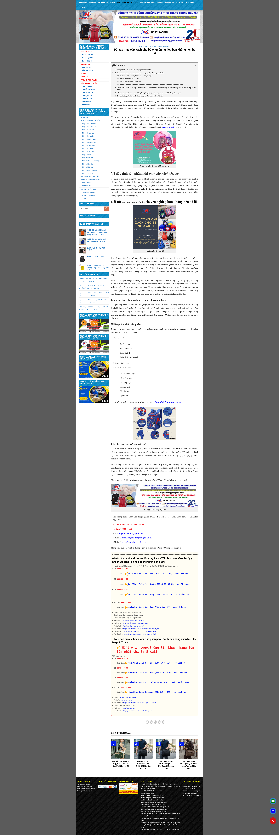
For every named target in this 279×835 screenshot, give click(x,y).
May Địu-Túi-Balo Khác (89, 170)
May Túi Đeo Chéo (88, 164)
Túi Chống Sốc (88, 92)
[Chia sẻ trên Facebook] (147, 722)
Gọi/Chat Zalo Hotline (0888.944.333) (150, 607)
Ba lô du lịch (125, 353)
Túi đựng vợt (125, 382)
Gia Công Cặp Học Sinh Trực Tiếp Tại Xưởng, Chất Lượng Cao (93, 308)
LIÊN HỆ (82, 7)
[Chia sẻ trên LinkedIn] (162, 722)
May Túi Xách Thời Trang (90, 161)
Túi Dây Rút (86, 102)
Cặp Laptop (86, 67)
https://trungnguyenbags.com (156, 811)
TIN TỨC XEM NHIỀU (88, 195)
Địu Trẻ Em (86, 105)
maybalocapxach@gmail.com (131, 533)
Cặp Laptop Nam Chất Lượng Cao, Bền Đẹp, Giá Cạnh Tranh (94, 294)
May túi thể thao (87, 173)
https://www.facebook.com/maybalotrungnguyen (141, 629)
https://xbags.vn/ (127, 700)
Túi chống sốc (126, 378)
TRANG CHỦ (83, 2)
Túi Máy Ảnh (87, 99)
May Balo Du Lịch (88, 130)
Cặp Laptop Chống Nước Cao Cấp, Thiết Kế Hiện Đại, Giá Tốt (92, 286)
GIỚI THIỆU (92, 2)
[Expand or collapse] (195, 65)
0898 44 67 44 (122, 678)
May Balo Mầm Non (89, 139)
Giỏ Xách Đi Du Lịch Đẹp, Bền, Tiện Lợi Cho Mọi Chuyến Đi (94, 279)
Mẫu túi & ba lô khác (89, 83)
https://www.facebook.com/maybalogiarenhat (140, 631)
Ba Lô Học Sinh (88, 58)
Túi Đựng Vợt (87, 95)
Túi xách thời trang (121, 363)
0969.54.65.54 (122, 658)
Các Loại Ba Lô (86, 51)
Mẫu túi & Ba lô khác (122, 367)
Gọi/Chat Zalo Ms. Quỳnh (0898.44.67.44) (151, 682)
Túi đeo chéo (87, 86)
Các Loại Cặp (86, 64)
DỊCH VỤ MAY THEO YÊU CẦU (126, 2)
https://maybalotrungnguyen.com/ (134, 620)
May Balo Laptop (88, 133)
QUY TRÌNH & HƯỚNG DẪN (106, 2)
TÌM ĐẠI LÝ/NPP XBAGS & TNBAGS (151, 2)
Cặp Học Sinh (87, 70)
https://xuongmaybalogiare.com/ (157, 802)
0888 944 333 (125, 603)
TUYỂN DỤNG (189, 2)
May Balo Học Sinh (88, 136)
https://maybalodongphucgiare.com (136, 538)
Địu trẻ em (124, 395)
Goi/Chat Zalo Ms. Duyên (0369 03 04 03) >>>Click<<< (159, 584)
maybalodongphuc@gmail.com (155, 800)
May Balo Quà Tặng (89, 124)
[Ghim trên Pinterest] (159, 722)
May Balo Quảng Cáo (89, 127)
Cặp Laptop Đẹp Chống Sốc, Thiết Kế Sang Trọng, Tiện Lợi (93, 301)
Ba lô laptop (125, 344)
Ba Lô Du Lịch (87, 61)
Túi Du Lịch (85, 77)
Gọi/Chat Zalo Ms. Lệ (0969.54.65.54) (150, 663)
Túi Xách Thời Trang (89, 80)
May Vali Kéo (86, 155)
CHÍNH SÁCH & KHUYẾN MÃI (173, 2)
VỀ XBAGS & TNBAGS (88, 192)
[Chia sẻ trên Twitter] (151, 722)
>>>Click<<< (179, 607)
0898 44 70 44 (122, 668)
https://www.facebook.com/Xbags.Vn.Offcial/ (139, 703)
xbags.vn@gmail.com (128, 697)
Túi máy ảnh (125, 387)
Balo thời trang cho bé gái (168, 402)
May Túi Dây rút (87, 167)
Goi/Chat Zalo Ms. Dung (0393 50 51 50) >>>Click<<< (158, 594)
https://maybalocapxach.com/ (134, 542)
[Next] (198, 756)
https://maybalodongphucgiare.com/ (135, 623)
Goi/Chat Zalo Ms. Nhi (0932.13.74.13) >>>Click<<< (158, 574)
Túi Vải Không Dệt (89, 89)
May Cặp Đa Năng (88, 151)
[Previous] (110, 756)
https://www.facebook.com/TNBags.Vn (137, 711)
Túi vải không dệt (127, 373)
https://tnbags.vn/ (128, 708)
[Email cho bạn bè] (155, 722)
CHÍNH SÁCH (86, 183)
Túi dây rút (124, 391)
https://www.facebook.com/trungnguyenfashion (141, 634)
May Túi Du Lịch (87, 158)
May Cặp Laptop (88, 148)
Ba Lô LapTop (87, 55)
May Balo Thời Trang (89, 142)
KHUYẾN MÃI (86, 186)
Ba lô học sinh (126, 348)
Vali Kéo (84, 73)
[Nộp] (106, 209)
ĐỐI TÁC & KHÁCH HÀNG (89, 189)
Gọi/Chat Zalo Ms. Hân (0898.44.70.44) (150, 672)
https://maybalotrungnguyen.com (157, 809)
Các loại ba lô (118, 338)
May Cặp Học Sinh (88, 145)
